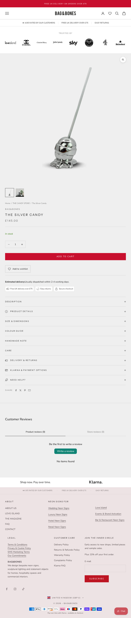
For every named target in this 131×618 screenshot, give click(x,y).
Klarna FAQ (60, 565)
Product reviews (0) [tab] (35, 431)
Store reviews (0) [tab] (95, 431)
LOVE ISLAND (12, 513)
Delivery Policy (61, 544)
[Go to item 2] (19, 192)
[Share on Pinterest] (25, 390)
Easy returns (102, 490)
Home (7, 203)
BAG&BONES (12, 209)
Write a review (65, 451)
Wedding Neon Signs (58, 508)
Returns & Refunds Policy (67, 549)
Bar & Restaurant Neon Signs (109, 520)
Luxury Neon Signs (57, 514)
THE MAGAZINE (13, 518)
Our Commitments (17, 555)
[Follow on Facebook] (6, 589)
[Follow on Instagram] (15, 589)
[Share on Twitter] (20, 390)
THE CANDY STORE (21, 203)
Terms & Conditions (17, 544)
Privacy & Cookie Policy (19, 548)
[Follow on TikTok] (23, 589)
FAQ (7, 524)
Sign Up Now (101, 4)
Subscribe (96, 578)
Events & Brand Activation (108, 513)
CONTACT (10, 529)
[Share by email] (29, 390)
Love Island (101, 507)
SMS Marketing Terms (19, 551)
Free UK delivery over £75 (74, 490)
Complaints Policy (63, 560)
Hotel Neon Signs (57, 520)
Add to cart (66, 256)
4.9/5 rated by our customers (37, 490)
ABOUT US (10, 508)
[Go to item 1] (9, 192)
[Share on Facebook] (16, 390)
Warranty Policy (62, 555)
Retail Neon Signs (57, 526)
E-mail (88, 561)
